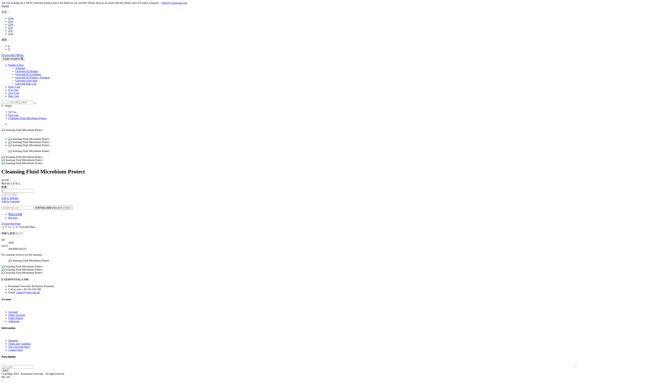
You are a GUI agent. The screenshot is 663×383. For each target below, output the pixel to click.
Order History (15, 318)
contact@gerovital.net (28, 292)
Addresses (14, 321)
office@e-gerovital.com (174, 2)
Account (13, 311)
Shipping (13, 340)
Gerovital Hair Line (26, 83)
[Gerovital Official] (12, 55)
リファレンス (10, 226)
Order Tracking (16, 315)
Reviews (13, 217)
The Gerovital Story (19, 346)
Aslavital (20, 68)
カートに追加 (9, 194)
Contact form (15, 349)
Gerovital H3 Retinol (26, 71)
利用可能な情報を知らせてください (53, 207)
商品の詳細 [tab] (15, 214)
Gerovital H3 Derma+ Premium (32, 77)
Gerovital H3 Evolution (28, 74)
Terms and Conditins (19, 343)
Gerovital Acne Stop (26, 80)
